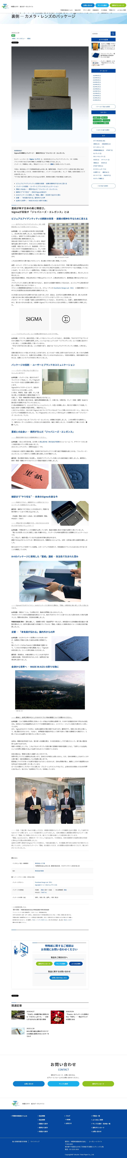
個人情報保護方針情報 (19, 1141)
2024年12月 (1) (97, 98)
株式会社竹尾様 (54, 442)
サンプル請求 (102, 5)
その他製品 (104, 10)
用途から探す (43, 1131)
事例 (13, 35)
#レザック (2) (97, 153)
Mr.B (34, 920)
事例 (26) (104, 117)
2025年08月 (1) (97, 89)
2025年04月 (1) (97, 95)
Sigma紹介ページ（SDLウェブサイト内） (46, 885)
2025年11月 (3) (97, 86)
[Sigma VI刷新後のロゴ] (50, 319)
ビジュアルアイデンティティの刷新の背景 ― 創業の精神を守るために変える (41, 183)
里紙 (42, 890)
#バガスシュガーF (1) (99, 169)
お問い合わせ (87, 5)
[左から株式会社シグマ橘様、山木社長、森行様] (50, 800)
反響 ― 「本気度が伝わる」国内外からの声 (30, 198)
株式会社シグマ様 (40, 863)
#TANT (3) (109, 150)
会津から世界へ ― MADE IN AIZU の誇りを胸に (32, 200)
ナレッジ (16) (97, 120)
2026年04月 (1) (97, 80)
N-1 (46, 892)
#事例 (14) (96, 144)
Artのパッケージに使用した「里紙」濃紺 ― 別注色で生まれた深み (38, 195)
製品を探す (78, 10)
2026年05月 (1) (97, 77)
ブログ (68, 1116)
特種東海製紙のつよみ (67, 10)
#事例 (13, 38)
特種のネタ (112, 10)
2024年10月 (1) (97, 100)
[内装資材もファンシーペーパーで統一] (70, 513)
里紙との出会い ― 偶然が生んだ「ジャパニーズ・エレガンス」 (37, 189)
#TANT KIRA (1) (98, 166)
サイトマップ (34, 1141)
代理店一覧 (96, 1116)
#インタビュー (21, 38)
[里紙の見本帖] (30, 476)
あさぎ (69, 920)
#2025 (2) (96, 160)
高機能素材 (96, 10)
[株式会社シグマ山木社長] (68, 239)
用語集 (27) (96, 117)
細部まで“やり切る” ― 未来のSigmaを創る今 (31, 192)
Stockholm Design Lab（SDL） (64, 288)
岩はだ (65, 920)
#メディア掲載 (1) (98, 178)
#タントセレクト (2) (99, 156)
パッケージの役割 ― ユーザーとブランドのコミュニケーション (37, 186)
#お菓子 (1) (96, 172)
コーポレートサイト (95, 1141)
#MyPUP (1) (107, 175)
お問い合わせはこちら (59, 978)
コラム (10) (106, 120)
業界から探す (43, 1127)
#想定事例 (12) (106, 144)
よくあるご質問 (121, 10)
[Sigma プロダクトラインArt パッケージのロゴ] (70, 648)
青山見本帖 (43, 442)
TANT (42, 892)
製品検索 (42, 1120)
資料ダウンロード (118, 5)
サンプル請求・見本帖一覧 (101, 1124)
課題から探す (43, 1124)
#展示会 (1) (105, 172)
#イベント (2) (105, 160)
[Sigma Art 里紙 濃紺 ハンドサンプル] (50, 581)
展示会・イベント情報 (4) (100, 123)
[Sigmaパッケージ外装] (65, 382)
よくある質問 (75, 964)
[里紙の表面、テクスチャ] (70, 476)
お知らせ (69, 1123)
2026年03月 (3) (97, 82)
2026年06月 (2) (97, 75)
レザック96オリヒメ (42, 920)
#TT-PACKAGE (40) (99, 141)
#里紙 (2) (96, 163)
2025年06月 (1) (97, 93)
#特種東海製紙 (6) (98, 150)
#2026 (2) (104, 163)
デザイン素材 (86, 10)
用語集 (68, 1119)
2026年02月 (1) (97, 84)
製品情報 (42, 1116)
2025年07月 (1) (97, 91)
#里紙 (28, 38)
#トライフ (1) (97, 175)
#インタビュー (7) (98, 147)
